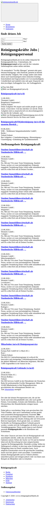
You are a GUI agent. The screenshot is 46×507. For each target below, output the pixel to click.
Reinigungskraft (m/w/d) (13, 93)
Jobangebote (9, 389)
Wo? (25, 41)
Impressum (10, 502)
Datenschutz (10, 504)
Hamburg (9, 476)
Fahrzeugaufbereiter (13, 492)
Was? (25, 39)
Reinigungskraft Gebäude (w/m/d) (17, 368)
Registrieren (10, 27)
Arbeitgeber (10, 500)
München (9, 478)
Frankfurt (9, 474)
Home (8, 25)
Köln (7, 481)
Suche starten (6, 44)
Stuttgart (9, 483)
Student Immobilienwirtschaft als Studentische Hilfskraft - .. (17, 150)
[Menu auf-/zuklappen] (19, 12)
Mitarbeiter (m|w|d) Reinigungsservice (19, 344)
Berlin (8, 472)
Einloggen (9, 29)
